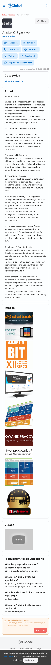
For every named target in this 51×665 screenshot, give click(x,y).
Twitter (11, 56)
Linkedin (31, 43)
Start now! (40, 630)
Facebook (13, 43)
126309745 (13, 49)
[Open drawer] (4, 5)
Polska (4, 15)
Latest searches (26, 648)
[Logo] (15, 5)
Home (12, 648)
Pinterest (33, 49)
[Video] (19, 539)
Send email (30, 56)
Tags (39, 648)
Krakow (12, 15)
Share (43, 21)
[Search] (47, 5)
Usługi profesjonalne (14, 81)
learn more (8, 656)
